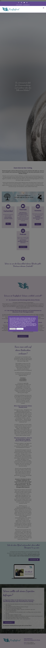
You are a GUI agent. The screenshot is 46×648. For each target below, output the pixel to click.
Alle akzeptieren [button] (20, 328)
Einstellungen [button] (12, 328)
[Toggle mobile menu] (43, 8)
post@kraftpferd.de (26, 4)
